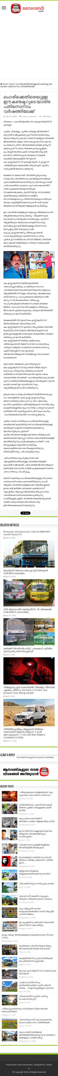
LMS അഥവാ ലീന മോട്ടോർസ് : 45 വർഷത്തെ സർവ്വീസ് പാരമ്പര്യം (27, 610)
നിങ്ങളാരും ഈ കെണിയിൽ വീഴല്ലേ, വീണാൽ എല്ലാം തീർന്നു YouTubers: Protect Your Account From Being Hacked (28, 690)
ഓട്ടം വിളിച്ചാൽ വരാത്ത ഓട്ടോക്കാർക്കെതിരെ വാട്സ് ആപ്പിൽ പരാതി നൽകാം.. (36, 911)
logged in (32, 757)
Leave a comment (29, 117)
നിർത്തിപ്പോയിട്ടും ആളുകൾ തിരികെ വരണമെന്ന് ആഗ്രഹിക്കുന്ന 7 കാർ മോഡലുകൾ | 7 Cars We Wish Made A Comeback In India (24, 733)
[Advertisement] (29, 45)
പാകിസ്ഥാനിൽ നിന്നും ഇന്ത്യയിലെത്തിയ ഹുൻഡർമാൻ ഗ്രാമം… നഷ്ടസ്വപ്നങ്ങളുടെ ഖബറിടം (36, 985)
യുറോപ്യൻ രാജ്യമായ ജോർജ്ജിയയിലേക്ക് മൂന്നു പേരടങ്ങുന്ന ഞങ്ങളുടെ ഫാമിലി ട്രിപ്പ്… (37, 1035)
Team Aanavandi (24, 1065)
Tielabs (48, 1065)
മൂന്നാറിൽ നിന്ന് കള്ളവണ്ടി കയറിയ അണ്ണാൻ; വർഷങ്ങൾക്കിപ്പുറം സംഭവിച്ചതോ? (35, 834)
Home (5, 84)
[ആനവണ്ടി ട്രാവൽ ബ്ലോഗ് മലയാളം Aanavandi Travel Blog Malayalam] (29, 8)
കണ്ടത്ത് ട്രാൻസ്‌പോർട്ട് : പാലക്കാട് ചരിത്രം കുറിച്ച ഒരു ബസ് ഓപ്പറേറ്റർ (27, 650)
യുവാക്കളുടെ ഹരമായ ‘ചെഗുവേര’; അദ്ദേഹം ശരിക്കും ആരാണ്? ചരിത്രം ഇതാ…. (36, 860)
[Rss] (29, 1068)
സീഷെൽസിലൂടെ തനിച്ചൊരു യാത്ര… (37, 883)
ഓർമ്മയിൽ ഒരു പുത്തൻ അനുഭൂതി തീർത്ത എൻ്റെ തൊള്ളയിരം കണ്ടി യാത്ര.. (35, 808)
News (12, 84)
